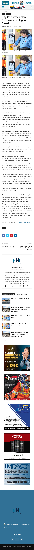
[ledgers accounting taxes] (17, 417)
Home (3, 11)
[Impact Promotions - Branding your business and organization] (17, 474)
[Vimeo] (24, 286)
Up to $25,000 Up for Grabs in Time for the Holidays (26, 248)
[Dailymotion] (6, 286)
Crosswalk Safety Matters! (20, 299)
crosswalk (9, 228)
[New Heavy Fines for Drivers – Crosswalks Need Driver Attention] (6, 309)
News (7, 11)
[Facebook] (3, 235)
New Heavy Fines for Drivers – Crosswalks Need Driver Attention (21, 309)
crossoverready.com (25, 222)
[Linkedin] (15, 235)
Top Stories (8, 14)
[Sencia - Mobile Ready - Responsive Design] (17, 446)
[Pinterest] (11, 235)
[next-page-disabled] (6, 341)
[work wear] (17, 387)
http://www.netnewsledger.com (17, 269)
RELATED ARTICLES (8, 294)
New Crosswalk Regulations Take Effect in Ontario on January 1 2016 (20, 334)
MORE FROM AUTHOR (22, 294)
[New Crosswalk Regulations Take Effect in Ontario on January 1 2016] (6, 334)
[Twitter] (7, 235)
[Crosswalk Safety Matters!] (6, 301)
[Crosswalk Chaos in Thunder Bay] (6, 318)
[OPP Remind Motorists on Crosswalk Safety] (6, 326)
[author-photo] (17, 265)
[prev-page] (3, 341)
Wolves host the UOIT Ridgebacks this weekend (9, 247)
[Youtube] (28, 286)
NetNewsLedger (7, 26)
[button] (3, 7)
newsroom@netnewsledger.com (20, 528)
